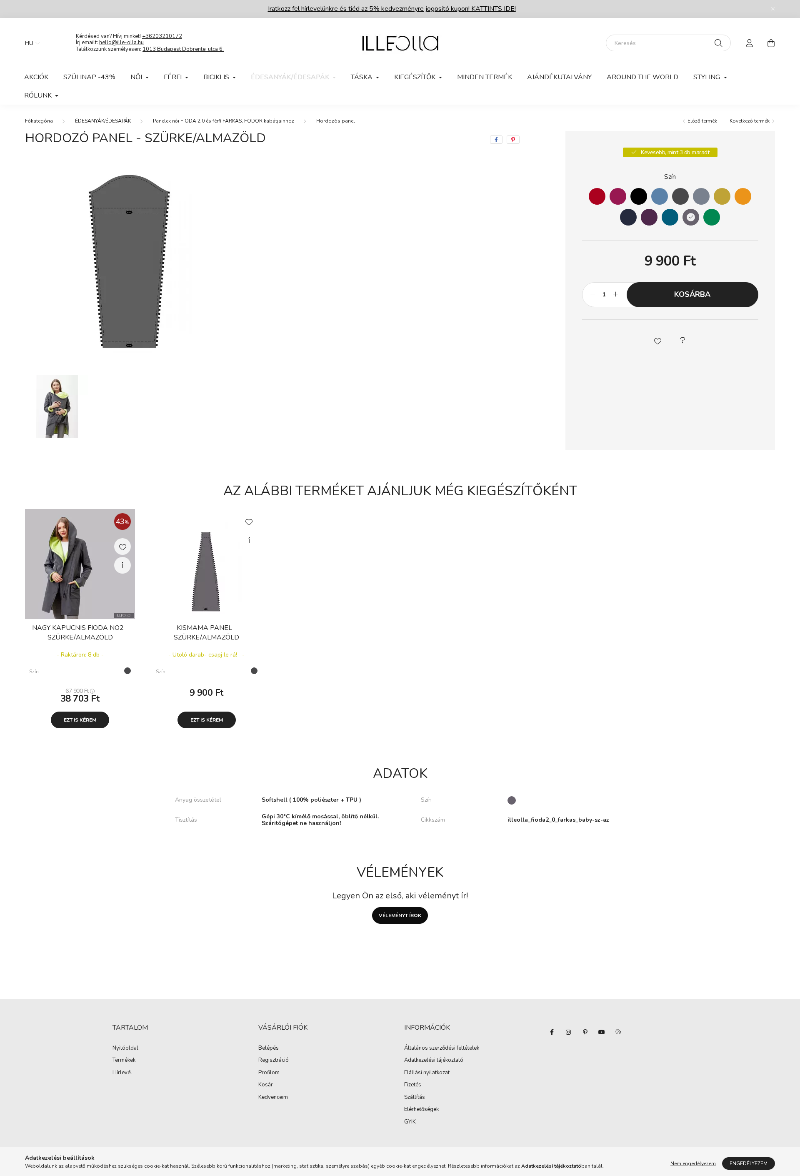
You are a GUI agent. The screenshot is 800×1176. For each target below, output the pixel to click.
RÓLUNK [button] (38, 95)
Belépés (268, 1048)
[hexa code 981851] (618, 196)
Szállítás (414, 1097)
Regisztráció (273, 1060)
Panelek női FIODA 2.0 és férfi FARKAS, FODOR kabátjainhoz (223, 121)
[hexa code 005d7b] (670, 217)
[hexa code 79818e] (701, 196)
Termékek (123, 1060)
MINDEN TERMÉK (484, 77)
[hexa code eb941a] (743, 196)
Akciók (36, 77)
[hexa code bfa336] (722, 196)
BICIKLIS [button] (217, 77)
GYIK (410, 1122)
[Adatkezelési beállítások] (618, 1032)
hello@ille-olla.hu (121, 42)
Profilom (269, 1073)
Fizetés (412, 1085)
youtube (601, 1032)
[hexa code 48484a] (680, 196)
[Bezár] (773, 9)
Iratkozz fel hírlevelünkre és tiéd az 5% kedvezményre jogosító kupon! (392, 8)
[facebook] (496, 139)
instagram (568, 1032)
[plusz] (616, 294)
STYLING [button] (707, 77)
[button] (657, 340)
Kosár (265, 1085)
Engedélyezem (749, 1163)
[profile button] (749, 43)
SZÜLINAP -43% (89, 77)
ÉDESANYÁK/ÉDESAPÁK (103, 121)
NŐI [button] (137, 77)
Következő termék (750, 121)
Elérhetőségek (421, 1109)
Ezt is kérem (80, 720)
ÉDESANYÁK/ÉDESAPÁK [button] (291, 77)
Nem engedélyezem (693, 1163)
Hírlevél (122, 1073)
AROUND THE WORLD (642, 77)
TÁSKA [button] (362, 77)
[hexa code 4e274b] (649, 217)
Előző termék (701, 121)
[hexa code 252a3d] (628, 217)
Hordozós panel (335, 121)
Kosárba (692, 294)
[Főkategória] (39, 121)
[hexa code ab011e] (597, 196)
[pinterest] (513, 139)
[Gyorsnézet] (122, 565)
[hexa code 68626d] (690, 217)
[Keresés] (718, 43)
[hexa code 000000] (638, 196)
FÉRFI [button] (173, 77)
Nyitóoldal (125, 1048)
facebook (551, 1032)
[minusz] (593, 294)
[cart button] (770, 43)
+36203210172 (162, 36)
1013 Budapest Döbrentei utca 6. (183, 49)
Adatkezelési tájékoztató (433, 1060)
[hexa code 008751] (711, 217)
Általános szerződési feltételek (441, 1048)
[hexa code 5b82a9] (659, 196)
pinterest (585, 1032)
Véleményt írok (400, 915)
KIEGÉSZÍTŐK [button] (415, 77)
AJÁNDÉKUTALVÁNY (559, 77)
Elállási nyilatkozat (427, 1073)
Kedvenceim (273, 1097)
